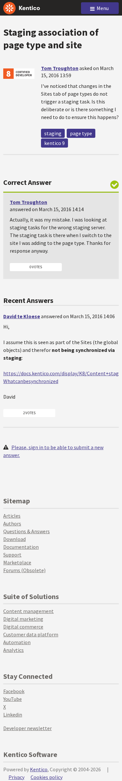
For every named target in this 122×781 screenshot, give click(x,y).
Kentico (38, 769)
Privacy (16, 777)
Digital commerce (23, 626)
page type (81, 133)
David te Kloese (21, 316)
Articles (11, 515)
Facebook (13, 691)
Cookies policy (46, 777)
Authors (12, 523)
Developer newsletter (27, 728)
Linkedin (12, 714)
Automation (17, 642)
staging (52, 133)
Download (14, 539)
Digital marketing (23, 619)
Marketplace (17, 562)
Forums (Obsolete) (24, 570)
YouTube (12, 699)
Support (12, 554)
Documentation (21, 547)
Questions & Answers (26, 531)
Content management (28, 611)
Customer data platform (30, 634)
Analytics (13, 650)
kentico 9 (54, 143)
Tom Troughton (59, 68)
